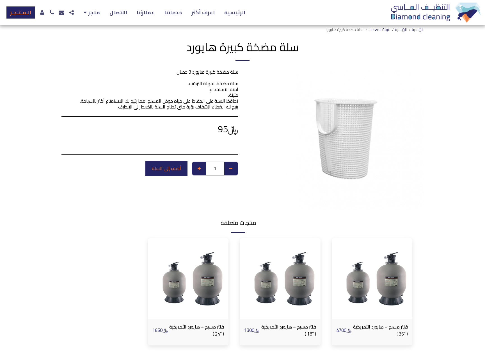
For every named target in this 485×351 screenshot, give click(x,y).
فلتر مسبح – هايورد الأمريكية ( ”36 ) (380, 330)
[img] (372, 278)
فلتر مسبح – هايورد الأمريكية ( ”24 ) (196, 330)
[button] (90, 12)
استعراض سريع (372, 316)
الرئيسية (401, 29)
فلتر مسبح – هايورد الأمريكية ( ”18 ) (288, 330)
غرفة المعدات (379, 29)
